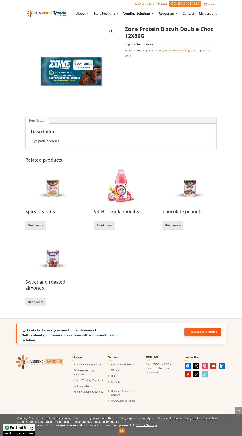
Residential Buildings (122, 364)
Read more (35, 225)
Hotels (114, 376)
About (80, 14)
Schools (115, 381)
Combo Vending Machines (88, 380)
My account (208, 14)
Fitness (159, 50)
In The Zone (172, 50)
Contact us (202, 332)
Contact (188, 14)
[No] (237, 416)
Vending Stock (188, 50)
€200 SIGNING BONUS (185, 4)
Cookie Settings (146, 425)
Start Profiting (104, 14)
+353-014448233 (161, 364)
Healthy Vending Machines (88, 391)
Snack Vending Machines (87, 364)
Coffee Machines (82, 386)
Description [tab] (37, 120)
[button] (111, 31)
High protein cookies (139, 44)
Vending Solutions (137, 14)
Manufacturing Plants (123, 400)
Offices (115, 370)
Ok (121, 430)
